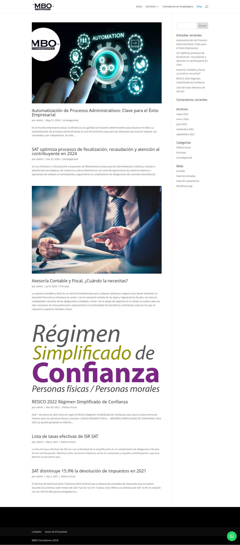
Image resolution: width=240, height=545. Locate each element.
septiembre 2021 (185, 134)
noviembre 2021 (185, 129)
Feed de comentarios (187, 180)
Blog (199, 6)
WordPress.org (184, 186)
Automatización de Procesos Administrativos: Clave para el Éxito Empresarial (95, 112)
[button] (232, 536)
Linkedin (36, 531)
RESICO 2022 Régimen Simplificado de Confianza (80, 402)
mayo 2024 (182, 114)
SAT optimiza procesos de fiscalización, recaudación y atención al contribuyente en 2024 (96, 151)
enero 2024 (182, 119)
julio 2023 (181, 124)
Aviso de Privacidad (56, 531)
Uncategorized (71, 120)
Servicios (151, 6)
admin (39, 120)
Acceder (180, 171)
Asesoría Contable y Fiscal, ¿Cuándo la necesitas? (80, 281)
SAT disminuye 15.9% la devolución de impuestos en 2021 (89, 471)
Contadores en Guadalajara (178, 6)
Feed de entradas (185, 176)
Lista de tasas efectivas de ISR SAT (65, 436)
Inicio (139, 6)
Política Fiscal (69, 407)
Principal (64, 286)
